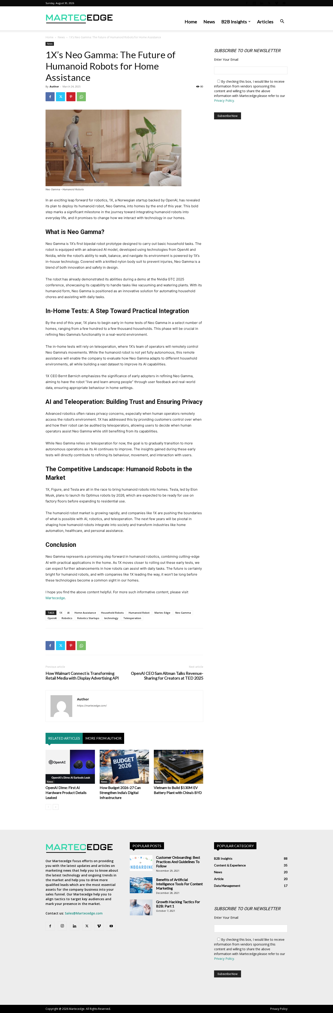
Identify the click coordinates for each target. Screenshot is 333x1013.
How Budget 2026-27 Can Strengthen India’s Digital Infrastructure (120, 792)
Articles (265, 21)
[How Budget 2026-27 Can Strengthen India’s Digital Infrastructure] (124, 767)
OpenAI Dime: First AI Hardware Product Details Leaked (66, 792)
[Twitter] (269, 3)
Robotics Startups (88, 618)
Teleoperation (132, 618)
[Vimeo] (276, 3)
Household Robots (112, 612)
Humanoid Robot (139, 612)
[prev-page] (48, 807)
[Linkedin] (261, 3)
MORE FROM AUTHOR (103, 738)
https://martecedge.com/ (92, 705)
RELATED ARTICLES (64, 738)
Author (54, 86)
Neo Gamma (183, 612)
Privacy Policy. (224, 100)
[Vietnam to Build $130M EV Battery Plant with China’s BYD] (178, 767)
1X (60, 612)
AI (68, 612)
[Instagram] (254, 3)
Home (191, 21)
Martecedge (55, 598)
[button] (282, 22)
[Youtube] (284, 3)
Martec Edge (162, 612)
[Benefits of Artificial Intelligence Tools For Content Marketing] (141, 885)
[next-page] (55, 807)
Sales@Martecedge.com (84, 913)
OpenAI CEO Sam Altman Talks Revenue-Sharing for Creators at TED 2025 (167, 675)
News (209, 21)
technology (111, 618)
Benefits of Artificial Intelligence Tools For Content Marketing (179, 883)
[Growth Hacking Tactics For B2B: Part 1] (141, 907)
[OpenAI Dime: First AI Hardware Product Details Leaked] (70, 767)
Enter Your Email (226, 59)
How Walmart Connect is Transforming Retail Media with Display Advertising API (82, 675)
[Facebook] (246, 3)
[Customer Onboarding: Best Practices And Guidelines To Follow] (141, 863)
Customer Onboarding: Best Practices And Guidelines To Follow (178, 861)
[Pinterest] (70, 96)
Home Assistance (85, 612)
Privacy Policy (278, 1009)
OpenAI (52, 618)
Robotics (67, 618)
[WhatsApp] (81, 96)
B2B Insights (234, 21)
